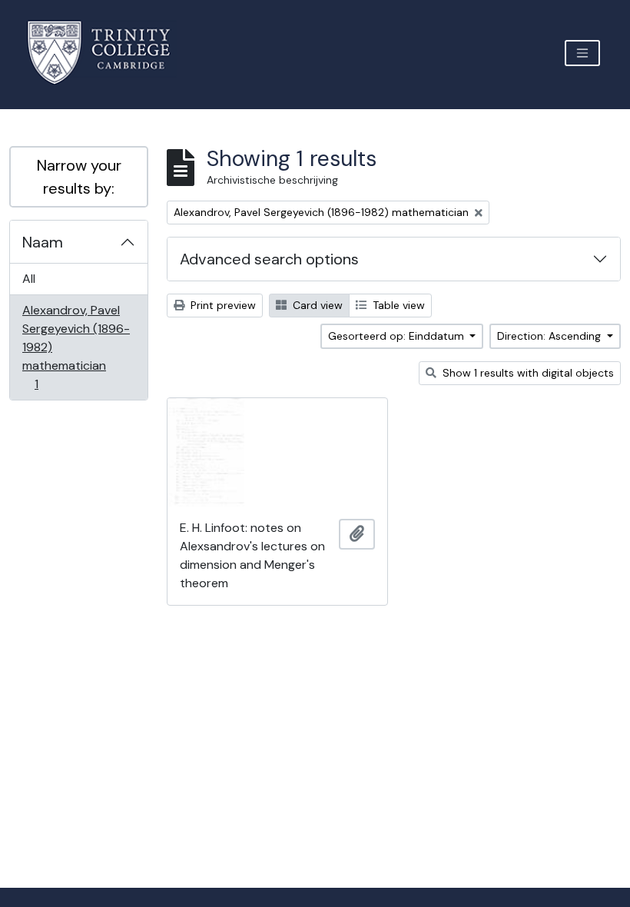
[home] (108, 52)
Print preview (221, 305)
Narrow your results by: (79, 176)
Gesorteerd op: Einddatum (397, 336)
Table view (397, 305)
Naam (42, 242)
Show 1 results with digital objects (526, 373)
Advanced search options (269, 259)
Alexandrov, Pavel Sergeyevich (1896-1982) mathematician (76, 346)
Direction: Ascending (550, 336)
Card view (316, 305)
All (28, 279)
